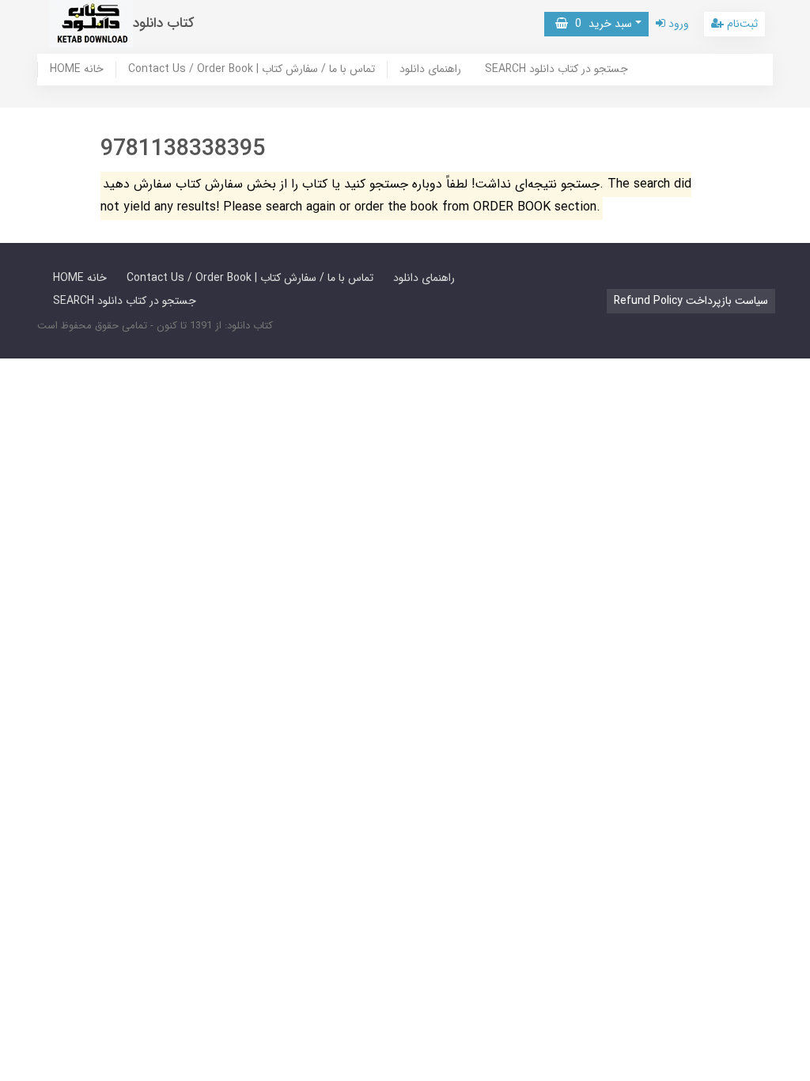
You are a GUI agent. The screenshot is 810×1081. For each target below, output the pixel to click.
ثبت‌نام (741, 23)
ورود (677, 23)
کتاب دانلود (164, 23)
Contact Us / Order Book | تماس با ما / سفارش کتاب (251, 70)
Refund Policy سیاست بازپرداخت (691, 300)
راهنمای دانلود (430, 70)
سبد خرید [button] (600, 23)
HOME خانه (77, 70)
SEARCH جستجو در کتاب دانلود (556, 70)
